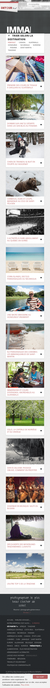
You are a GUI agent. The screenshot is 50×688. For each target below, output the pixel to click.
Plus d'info (25, 685)
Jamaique (25, 639)
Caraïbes (10, 639)
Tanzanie (12, 50)
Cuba (18, 639)
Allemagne (19, 642)
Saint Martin (26, 47)
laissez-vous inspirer (15, 655)
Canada (22, 42)
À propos (36, 623)
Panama (13, 47)
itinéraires (11, 659)
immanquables (31, 655)
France (10, 646)
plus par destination (28, 649)
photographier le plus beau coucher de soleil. (25, 602)
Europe (10, 642)
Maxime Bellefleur (36, 672)
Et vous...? (26, 612)
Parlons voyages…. (23, 620)
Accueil (10, 620)
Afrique (23, 626)
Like (41, 86)
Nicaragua (25, 45)
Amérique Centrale (15, 630)
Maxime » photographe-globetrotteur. (26, 610)
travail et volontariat (16, 662)
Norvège (37, 45)
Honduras (12, 45)
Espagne (37, 642)
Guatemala (33, 42)
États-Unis (36, 636)
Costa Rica (28, 630)
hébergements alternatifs (18, 652)
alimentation (12, 649)
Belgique (29, 642)
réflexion (21, 659)
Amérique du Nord (14, 636)
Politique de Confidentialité (19, 665)
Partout (12, 42)
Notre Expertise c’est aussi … (19, 623)
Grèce (16, 646)
